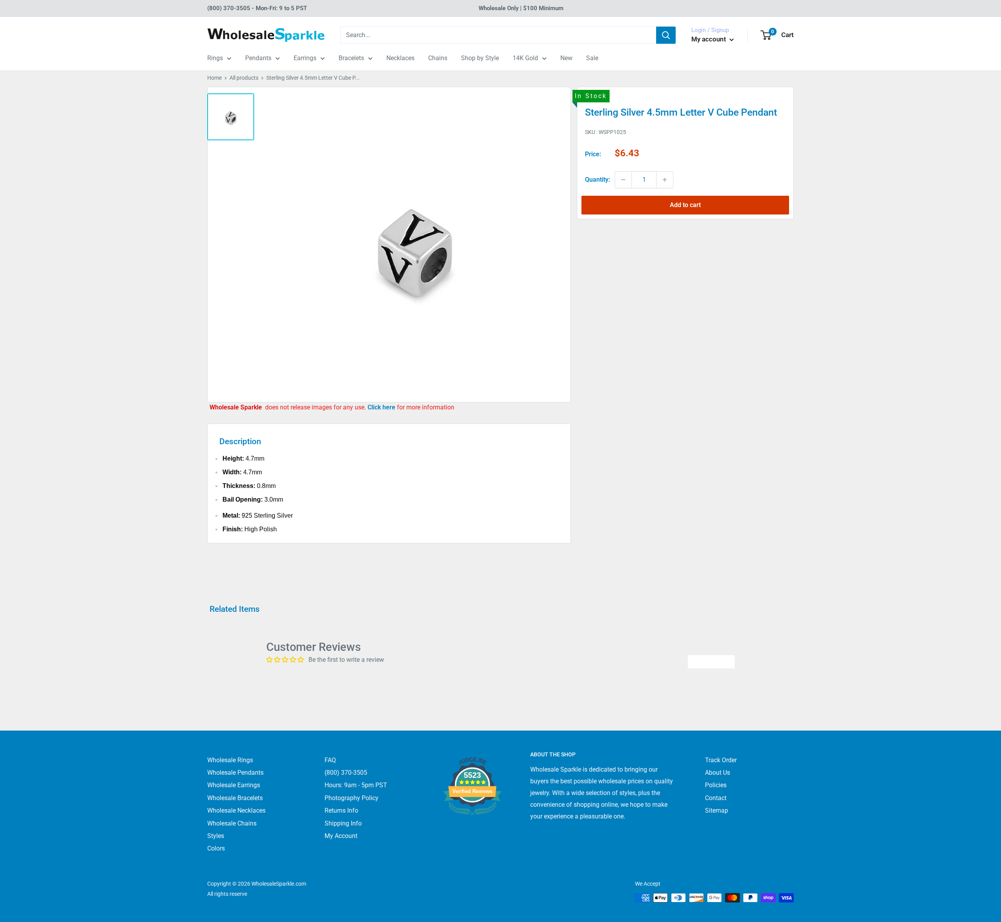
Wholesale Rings (230, 760)
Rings (215, 58)
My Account (341, 836)
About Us (717, 772)
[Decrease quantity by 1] (623, 180)
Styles (215, 836)
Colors (216, 848)
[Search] (666, 35)
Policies (716, 785)
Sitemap (716, 810)
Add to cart (685, 205)
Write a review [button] (711, 661)
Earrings (305, 58)
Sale (592, 58)
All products (244, 78)
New (566, 58)
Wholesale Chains (232, 823)
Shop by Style (480, 58)
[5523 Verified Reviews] (472, 828)
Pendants (258, 58)
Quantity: (597, 179)
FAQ (330, 760)
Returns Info (341, 810)
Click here (382, 407)
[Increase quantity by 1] (665, 180)
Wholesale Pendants (235, 772)
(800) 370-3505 (346, 772)
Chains (437, 58)
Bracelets (351, 58)
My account (709, 39)
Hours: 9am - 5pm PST (356, 785)
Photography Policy (352, 798)
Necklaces (400, 58)
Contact (716, 798)
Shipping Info (343, 823)
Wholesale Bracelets (235, 798)
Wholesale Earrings (233, 785)
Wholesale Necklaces (236, 810)
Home (214, 78)
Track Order (721, 760)
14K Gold (525, 58)
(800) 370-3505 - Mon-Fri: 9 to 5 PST (257, 8)
